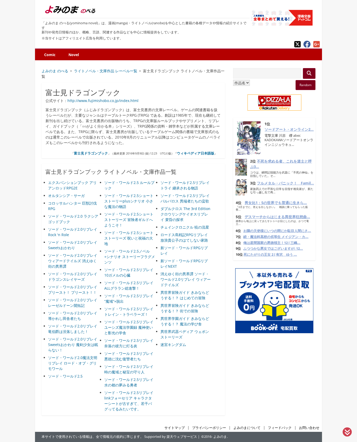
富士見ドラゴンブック (91, 153)
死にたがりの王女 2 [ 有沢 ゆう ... (270, 254)
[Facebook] (307, 46)
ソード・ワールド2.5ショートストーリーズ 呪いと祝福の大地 (128, 238)
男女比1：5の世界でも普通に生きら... (276, 202)
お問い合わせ (309, 428)
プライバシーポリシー (209, 428)
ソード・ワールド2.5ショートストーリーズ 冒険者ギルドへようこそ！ (128, 220)
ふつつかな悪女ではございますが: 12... (273, 248)
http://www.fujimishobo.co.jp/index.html (103, 100)
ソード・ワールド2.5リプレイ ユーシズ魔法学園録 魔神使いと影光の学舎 (128, 327)
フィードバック (280, 428)
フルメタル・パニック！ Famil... (285, 183)
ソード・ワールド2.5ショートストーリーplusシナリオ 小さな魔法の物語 (128, 201)
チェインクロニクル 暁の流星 (184, 227)
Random (306, 85)
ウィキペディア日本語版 (195, 153)
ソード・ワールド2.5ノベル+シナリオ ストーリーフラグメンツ (129, 257)
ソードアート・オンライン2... (289, 129)
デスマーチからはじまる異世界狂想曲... (277, 216)
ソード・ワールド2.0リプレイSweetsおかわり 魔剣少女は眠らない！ (73, 345)
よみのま (220, 436)
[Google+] (317, 46)
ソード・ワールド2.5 (65, 376)
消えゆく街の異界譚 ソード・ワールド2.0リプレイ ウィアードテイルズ (185, 279)
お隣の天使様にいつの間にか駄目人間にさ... (277, 231)
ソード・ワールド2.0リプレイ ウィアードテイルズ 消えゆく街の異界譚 (72, 261)
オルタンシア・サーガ (66, 195)
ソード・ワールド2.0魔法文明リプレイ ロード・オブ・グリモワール (72, 363)
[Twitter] (297, 46)
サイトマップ (174, 428)
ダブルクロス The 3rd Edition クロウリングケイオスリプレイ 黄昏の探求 (185, 214)
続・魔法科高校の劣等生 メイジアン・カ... (275, 237)
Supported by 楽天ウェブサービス (170, 436)
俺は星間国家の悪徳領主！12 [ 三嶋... (271, 243)
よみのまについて (247, 428)
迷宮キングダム (173, 344)
